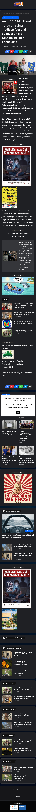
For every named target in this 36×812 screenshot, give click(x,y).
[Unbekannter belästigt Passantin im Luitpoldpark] (7, 751)
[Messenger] (16, 51)
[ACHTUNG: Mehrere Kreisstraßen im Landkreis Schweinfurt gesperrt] (7, 664)
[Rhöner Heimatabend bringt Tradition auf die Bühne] (7, 333)
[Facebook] (7, 51)
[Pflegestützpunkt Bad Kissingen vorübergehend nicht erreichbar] (9, 424)
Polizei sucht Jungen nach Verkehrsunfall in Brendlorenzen (22, 671)
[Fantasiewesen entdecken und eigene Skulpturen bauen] (7, 315)
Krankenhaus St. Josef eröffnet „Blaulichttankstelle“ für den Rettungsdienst (24, 305)
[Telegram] (25, 51)
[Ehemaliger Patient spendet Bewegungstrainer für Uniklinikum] (9, 450)
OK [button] (18, 412)
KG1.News (31, 793)
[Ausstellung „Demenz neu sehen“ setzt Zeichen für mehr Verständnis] (7, 768)
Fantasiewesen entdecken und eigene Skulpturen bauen (24, 313)
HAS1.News (25, 793)
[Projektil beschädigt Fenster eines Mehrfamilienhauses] (7, 547)
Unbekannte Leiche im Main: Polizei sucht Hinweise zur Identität (23, 555)
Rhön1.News (18, 793)
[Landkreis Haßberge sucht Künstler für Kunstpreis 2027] (7, 716)
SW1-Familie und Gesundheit (23, 13)
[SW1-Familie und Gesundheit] (18, 4)
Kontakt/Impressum (18, 790)
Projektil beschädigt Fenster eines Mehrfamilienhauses (23, 545)
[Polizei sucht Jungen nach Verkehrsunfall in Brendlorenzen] (7, 672)
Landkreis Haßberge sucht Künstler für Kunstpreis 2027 (23, 714)
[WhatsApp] (20, 51)
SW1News (11, 13)
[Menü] (2, 5)
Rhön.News (12, 793)
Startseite (5, 13)
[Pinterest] (11, 51)
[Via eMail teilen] (29, 51)
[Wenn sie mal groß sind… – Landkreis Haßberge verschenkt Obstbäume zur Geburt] (27, 450)
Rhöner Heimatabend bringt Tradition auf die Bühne (23, 331)
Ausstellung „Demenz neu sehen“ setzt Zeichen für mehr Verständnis (23, 767)
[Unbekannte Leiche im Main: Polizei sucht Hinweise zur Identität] (7, 556)
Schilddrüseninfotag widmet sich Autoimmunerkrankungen (23, 322)
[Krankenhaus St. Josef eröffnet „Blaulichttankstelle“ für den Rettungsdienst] (7, 306)
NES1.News (18, 796)
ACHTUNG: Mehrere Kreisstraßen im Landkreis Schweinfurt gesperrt (22, 662)
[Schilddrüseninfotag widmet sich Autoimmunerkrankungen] (7, 324)
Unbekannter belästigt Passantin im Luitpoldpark (22, 749)
